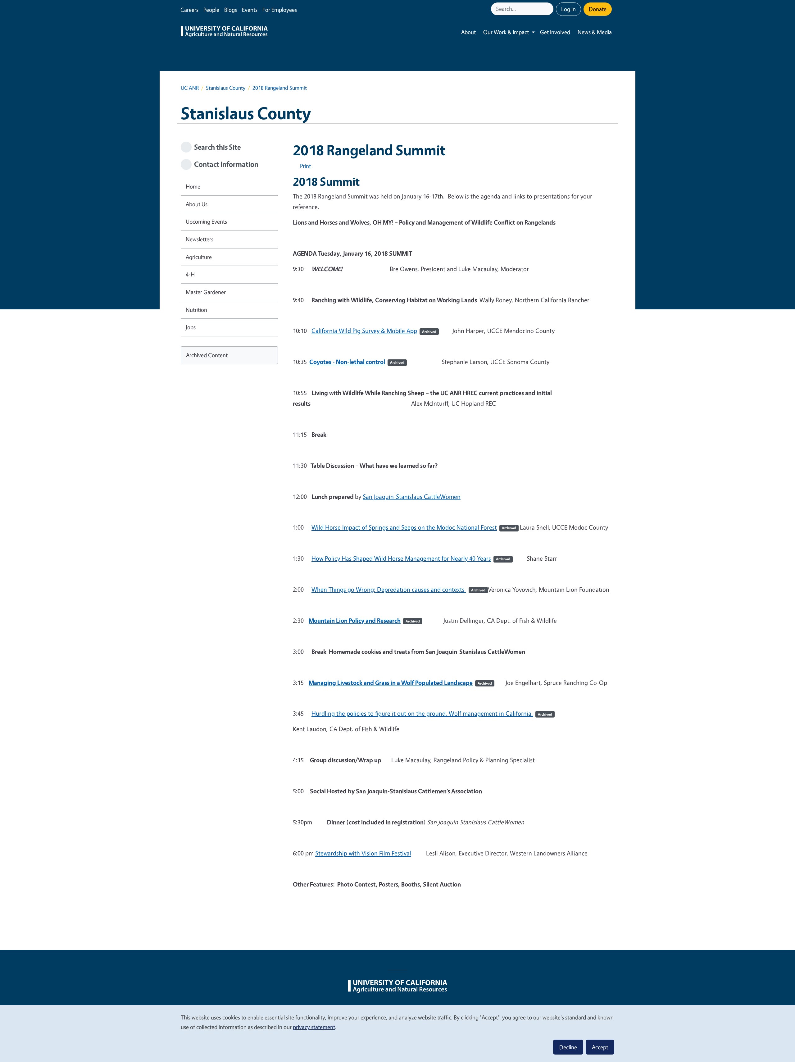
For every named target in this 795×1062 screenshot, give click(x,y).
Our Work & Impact (506, 32)
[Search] (549, 8)
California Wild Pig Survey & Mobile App (373, 331)
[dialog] (397, 1033)
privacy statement (314, 1027)
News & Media (595, 32)
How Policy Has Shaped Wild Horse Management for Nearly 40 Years (410, 558)
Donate (597, 9)
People (211, 9)
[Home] (224, 32)
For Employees (279, 9)
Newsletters (199, 239)
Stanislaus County (225, 87)
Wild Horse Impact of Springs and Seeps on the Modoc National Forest (413, 527)
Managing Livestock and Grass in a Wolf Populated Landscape (400, 682)
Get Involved (555, 32)
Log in (568, 9)
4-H (190, 274)
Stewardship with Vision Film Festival (363, 853)
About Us (196, 204)
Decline (568, 1047)
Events (249, 9)
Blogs (230, 9)
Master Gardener (206, 292)
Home (193, 186)
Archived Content (207, 355)
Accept (600, 1047)
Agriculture (199, 257)
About (468, 32)
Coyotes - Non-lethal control (356, 362)
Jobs (191, 327)
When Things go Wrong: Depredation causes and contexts (398, 589)
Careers (189, 9)
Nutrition (196, 309)
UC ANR (190, 87)
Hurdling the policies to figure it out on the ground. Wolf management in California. (431, 713)
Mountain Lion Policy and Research (364, 620)
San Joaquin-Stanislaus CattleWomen (412, 496)
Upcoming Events (206, 221)
